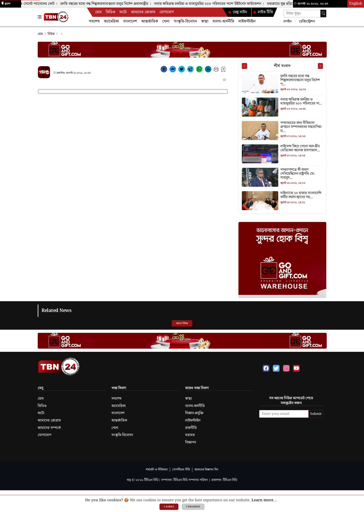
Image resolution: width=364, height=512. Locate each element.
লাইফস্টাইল (247, 21)
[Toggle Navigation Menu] (39, 17)
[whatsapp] (199, 70)
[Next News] (320, 66)
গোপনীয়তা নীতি (181, 469)
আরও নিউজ (182, 323)
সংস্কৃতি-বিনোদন (185, 21)
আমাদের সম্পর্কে (49, 428)
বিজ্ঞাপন (190, 442)
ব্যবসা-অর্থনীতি (223, 21)
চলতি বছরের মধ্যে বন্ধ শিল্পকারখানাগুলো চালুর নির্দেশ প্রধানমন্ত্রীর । (100, 4)
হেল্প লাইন (240, 12)
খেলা (166, 21)
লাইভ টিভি (265, 12)
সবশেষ (94, 21)
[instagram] (286, 368)
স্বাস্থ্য (204, 21)
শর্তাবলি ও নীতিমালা (157, 469)
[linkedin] (208, 70)
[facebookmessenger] (172, 70)
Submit (316, 414)
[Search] (323, 13)
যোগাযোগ (166, 12)
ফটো (123, 12)
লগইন (288, 21)
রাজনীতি (191, 428)
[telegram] (190, 70)
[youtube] (296, 368)
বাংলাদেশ (130, 21)
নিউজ (51, 34)
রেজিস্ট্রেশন (306, 21)
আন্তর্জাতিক (149, 21)
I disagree (193, 507)
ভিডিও (110, 12)
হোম (98, 12)
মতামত (190, 435)
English (355, 4)
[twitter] (181, 70)
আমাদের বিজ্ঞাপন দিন (206, 469)
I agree (169, 507)
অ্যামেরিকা (111, 21)
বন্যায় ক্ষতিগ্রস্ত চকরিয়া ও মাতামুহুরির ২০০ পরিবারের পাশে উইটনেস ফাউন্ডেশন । (203, 4)
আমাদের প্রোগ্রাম (143, 12)
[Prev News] (244, 66)
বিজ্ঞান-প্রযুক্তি (194, 413)
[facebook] (164, 70)
